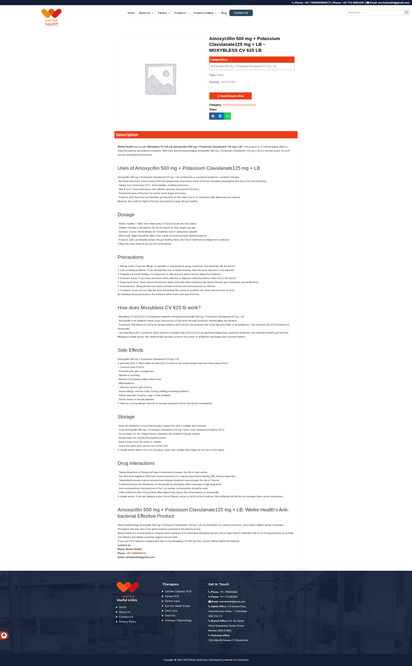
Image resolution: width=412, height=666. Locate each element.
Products (180, 12)
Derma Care (172, 601)
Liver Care (171, 610)
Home (131, 12)
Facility (162, 12)
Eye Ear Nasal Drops (177, 605)
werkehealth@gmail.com (390, 2)
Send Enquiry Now (232, 96)
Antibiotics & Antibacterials (239, 104)
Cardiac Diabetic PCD (178, 591)
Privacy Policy (127, 621)
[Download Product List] (7, 635)
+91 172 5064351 (348, 2)
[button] (212, 116)
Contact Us (241, 12)
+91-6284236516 (136, 553)
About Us (144, 12)
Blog (224, 12)
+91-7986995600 (311, 2)
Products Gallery (203, 12)
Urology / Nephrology (178, 620)
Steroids (170, 615)
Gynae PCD (172, 596)
